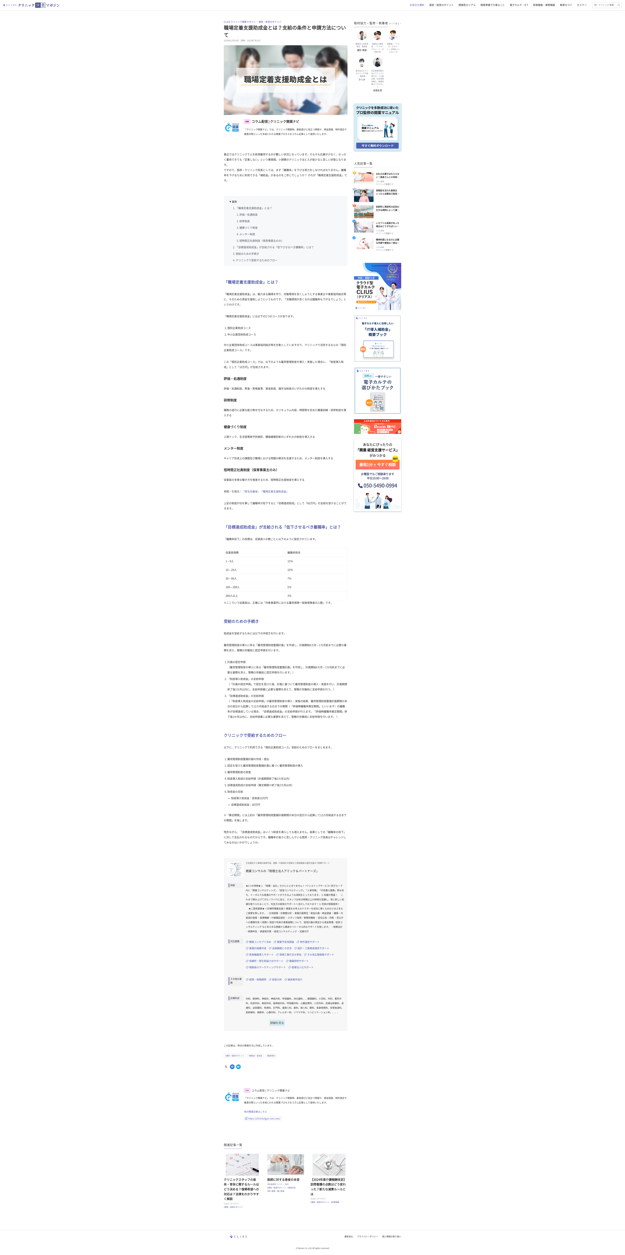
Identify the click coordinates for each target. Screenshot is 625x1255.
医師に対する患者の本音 (283, 1179)
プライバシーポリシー (367, 1236)
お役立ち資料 (417, 5)
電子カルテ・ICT (519, 5)
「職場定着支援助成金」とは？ (254, 208)
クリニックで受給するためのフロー (256, 260)
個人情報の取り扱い (391, 1236)
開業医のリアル (467, 5)
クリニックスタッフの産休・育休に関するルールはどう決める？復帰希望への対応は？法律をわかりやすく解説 (241, 1189)
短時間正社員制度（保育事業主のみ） (261, 240)
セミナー (582, 5)
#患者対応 (291, 1188)
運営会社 (348, 1236)
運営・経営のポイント (441, 5)
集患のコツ (566, 5)
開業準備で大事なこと (492, 5)
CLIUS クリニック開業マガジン (240, 22)
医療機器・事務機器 (544, 5)
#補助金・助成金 (255, 1056)
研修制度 (244, 221)
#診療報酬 (335, 1202)
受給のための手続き (247, 253)
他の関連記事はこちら (255, 1112)
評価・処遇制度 (248, 214)
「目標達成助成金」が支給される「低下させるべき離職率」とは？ (275, 247)
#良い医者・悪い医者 (275, 1191)
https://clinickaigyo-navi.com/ (264, 1118)
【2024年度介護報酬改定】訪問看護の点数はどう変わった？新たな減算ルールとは (328, 1187)
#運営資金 (271, 1056)
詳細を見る (277, 1022)
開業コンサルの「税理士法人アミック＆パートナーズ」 (282, 871)
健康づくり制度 (248, 227)
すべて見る (394, 24)
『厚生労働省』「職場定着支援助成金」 (265, 491)
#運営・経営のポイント (234, 1056)
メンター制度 (247, 234)
